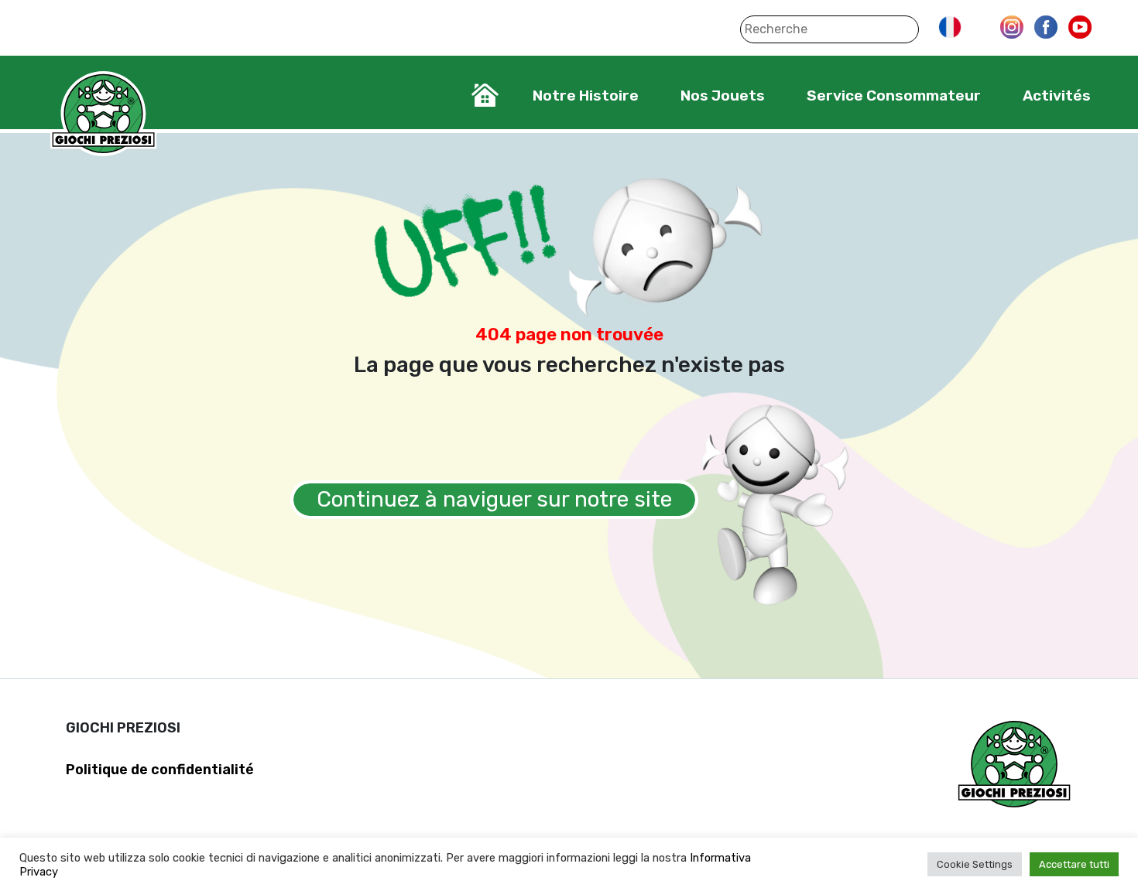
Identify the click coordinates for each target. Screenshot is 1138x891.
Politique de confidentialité (160, 769)
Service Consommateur (894, 95)
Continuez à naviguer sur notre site (494, 499)
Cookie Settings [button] (975, 864)
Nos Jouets (722, 95)
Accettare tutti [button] (1074, 864)
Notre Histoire (586, 95)
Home (485, 95)
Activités (1057, 95)
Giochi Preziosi (103, 114)
